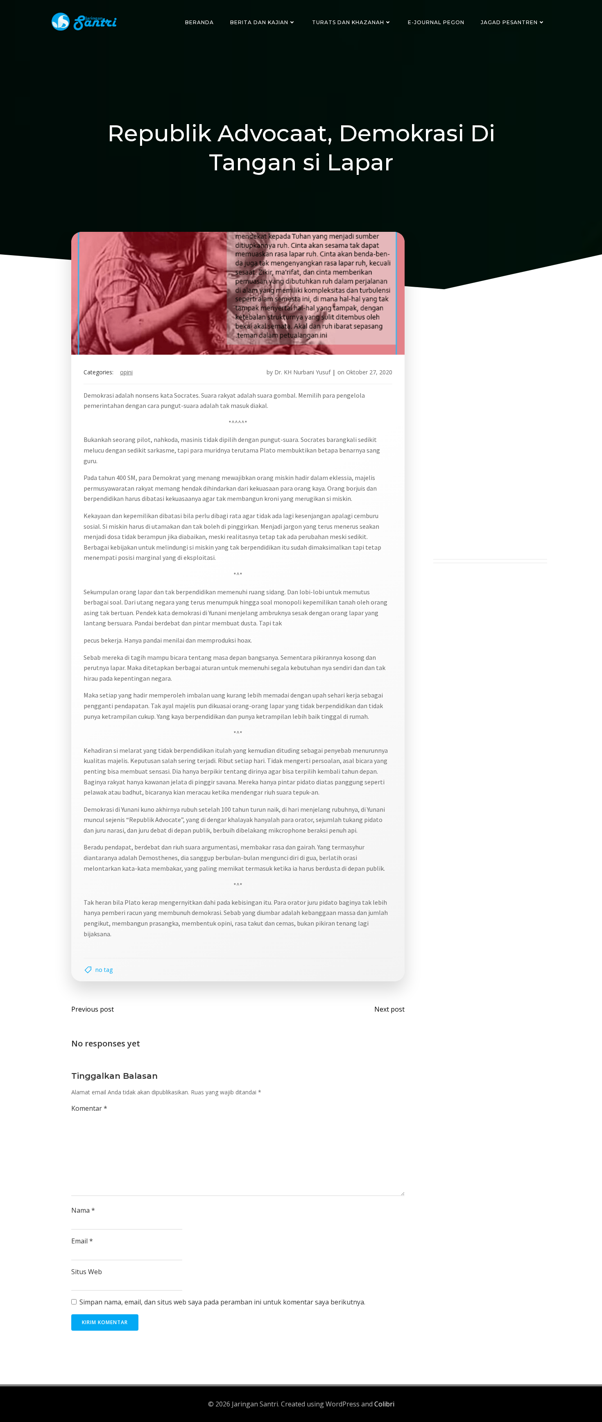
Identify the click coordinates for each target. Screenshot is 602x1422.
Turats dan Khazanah (348, 22)
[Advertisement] (490, 436)
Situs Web (86, 1271)
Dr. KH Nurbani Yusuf (302, 372)
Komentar (89, 1108)
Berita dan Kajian (259, 22)
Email (82, 1240)
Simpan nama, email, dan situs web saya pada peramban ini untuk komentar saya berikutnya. (222, 1302)
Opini (126, 372)
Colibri (384, 1403)
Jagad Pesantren (509, 22)
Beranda (199, 22)
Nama (83, 1210)
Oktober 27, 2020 (369, 372)
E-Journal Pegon (436, 22)
